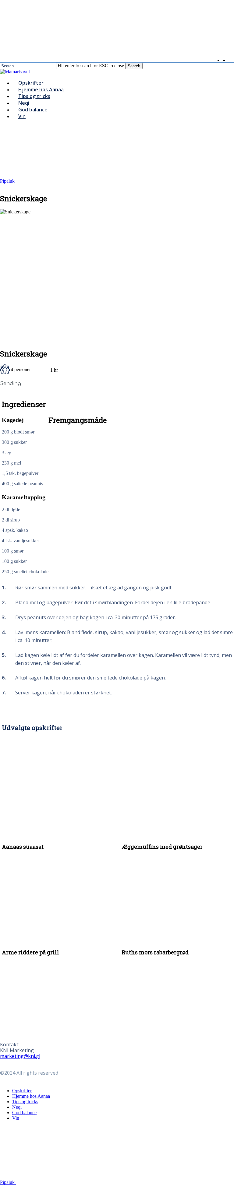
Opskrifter (22, 1090)
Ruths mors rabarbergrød (155, 952)
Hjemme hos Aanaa (31, 1096)
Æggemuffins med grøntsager (162, 846)
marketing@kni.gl (20, 1056)
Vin (15, 1118)
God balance (24, 1112)
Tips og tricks (25, 1101)
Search (134, 66)
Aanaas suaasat (23, 846)
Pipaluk (8, 181)
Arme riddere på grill (30, 952)
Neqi (17, 1107)
